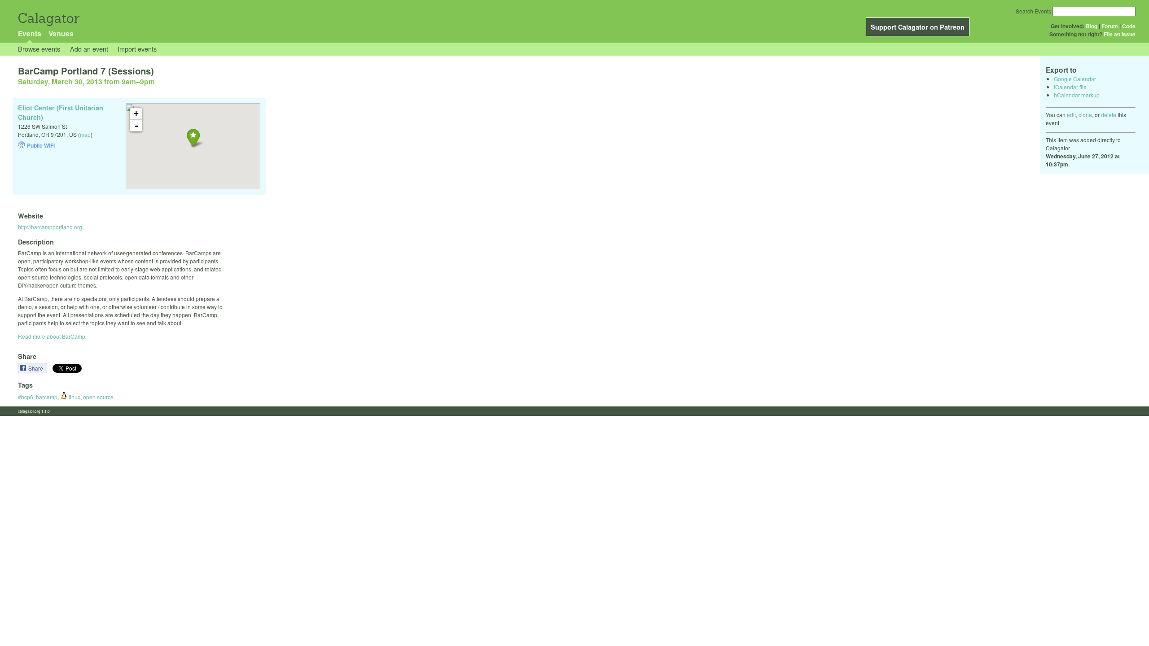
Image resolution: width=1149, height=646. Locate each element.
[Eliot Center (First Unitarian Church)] (193, 137)
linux (73, 397)
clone (1085, 114)
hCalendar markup (1077, 95)
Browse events (39, 48)
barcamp (46, 397)
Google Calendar (1075, 79)
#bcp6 (25, 397)
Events (29, 33)
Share (36, 368)
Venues (61, 33)
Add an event (89, 48)
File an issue (1120, 34)
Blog (1091, 26)
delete (1108, 114)
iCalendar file (1070, 87)
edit (1071, 114)
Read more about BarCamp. (52, 336)
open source (98, 397)
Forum (1109, 26)
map (85, 134)
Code (1129, 26)
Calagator (48, 18)
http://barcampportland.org (50, 227)
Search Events (1033, 11)
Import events (137, 48)
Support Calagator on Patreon (918, 26)
